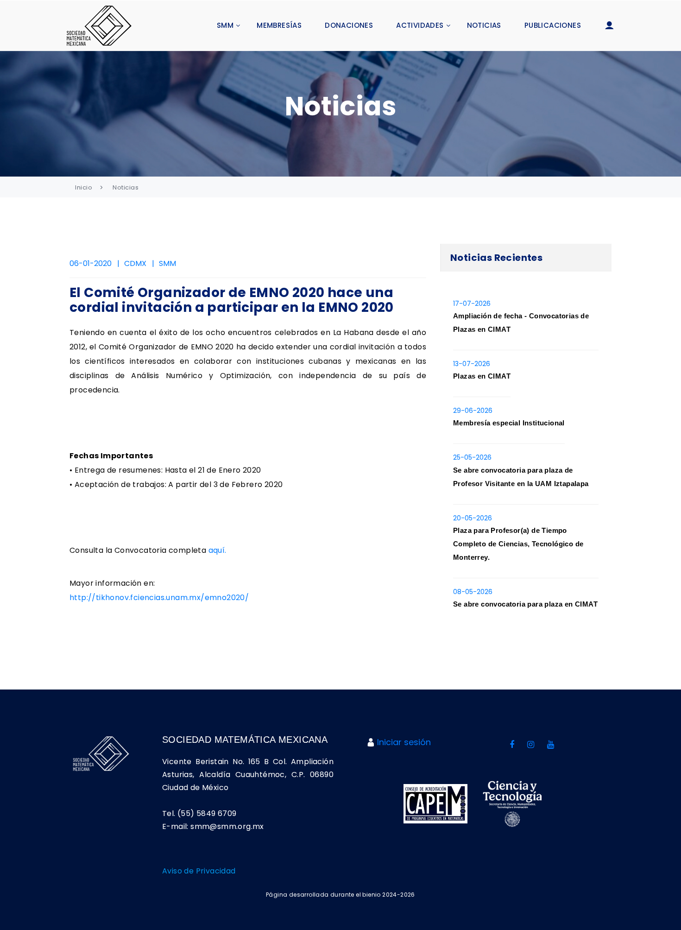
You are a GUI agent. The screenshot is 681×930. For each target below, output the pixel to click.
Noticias (484, 25)
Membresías (279, 25)
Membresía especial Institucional (509, 423)
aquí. (217, 550)
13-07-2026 (471, 363)
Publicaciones (552, 25)
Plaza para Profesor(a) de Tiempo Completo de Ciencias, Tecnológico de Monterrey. (518, 543)
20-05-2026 (472, 518)
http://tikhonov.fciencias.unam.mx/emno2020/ (159, 597)
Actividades (419, 25)
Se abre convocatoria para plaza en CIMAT (525, 604)
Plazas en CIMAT (482, 376)
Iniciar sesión (404, 742)
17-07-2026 (472, 303)
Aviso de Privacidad (199, 871)
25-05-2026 (472, 457)
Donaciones (349, 25)
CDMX (135, 263)
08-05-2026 (472, 591)
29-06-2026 (472, 410)
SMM (225, 25)
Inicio (83, 187)
